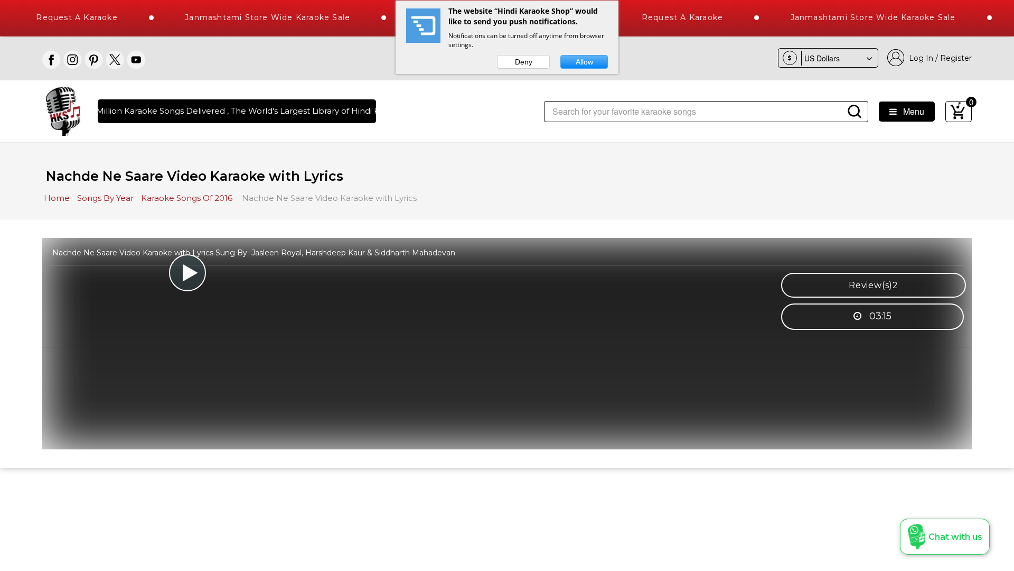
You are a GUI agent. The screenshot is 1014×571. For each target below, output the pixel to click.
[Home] (63, 110)
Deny (523, 62)
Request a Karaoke (669, 17)
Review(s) (873, 285)
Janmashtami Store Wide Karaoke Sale (254, 17)
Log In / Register (938, 58)
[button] (945, 537)
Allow (584, 62)
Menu (910, 111)
